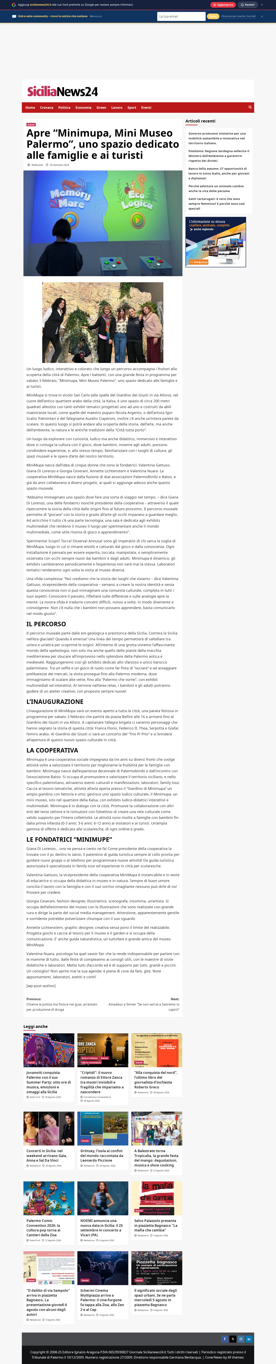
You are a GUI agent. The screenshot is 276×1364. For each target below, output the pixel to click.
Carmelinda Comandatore (97, 1097)
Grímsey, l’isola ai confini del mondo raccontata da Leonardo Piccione (101, 1156)
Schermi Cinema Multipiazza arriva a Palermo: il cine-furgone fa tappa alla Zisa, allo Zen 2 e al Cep (102, 1300)
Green (101, 107)
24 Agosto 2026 (107, 1165)
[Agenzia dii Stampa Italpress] (215, 241)
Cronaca (46, 107)
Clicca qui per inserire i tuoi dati (238, 16)
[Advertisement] (138, 51)
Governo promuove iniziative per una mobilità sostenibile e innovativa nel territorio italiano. (217, 138)
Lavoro (116, 107)
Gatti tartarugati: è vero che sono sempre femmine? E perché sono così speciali (217, 203)
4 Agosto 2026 (106, 1314)
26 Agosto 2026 (53, 1165)
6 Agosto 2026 (106, 1240)
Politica (64, 107)
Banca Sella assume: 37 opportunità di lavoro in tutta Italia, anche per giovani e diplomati (219, 173)
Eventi (146, 107)
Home (30, 107)
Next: (144, 1004)
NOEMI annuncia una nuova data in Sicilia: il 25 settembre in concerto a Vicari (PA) (101, 1227)
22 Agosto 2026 (161, 1170)
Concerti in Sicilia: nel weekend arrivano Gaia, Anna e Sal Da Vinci (46, 1156)
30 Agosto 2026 (53, 1097)
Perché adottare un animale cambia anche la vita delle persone (216, 188)
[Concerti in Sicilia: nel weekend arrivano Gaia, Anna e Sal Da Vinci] (48, 1129)
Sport (131, 107)
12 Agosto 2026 (53, 1240)
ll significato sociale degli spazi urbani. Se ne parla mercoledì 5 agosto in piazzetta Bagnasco (155, 1297)
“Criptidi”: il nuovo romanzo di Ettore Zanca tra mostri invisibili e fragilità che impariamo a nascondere (102, 1082)
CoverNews (213, 1357)
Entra (213, 16)
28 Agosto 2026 (92, 1100)
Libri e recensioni (91, 1062)
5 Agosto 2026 (52, 1319)
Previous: (61, 1004)
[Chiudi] (262, 5)
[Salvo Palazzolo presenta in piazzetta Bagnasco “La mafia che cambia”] (156, 1198)
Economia (84, 107)
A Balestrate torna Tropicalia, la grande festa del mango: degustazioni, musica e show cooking (156, 1158)
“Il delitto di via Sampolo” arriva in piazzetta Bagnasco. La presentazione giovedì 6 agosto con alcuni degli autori (48, 1302)
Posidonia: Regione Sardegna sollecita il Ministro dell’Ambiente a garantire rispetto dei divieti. (219, 156)
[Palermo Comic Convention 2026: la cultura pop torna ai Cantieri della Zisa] (48, 1198)
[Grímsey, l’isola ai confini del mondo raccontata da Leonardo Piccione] (102, 1129)
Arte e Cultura (90, 1058)
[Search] (250, 107)
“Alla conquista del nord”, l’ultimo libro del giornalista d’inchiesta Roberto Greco (156, 1079)
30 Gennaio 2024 (59, 165)
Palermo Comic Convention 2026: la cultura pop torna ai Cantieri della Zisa (43, 1227)
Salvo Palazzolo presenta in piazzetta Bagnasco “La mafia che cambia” (155, 1225)
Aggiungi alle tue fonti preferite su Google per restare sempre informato (75, 4)
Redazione (37, 165)
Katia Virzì (35, 1097)
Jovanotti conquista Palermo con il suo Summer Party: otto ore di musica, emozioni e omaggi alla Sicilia (48, 1082)
